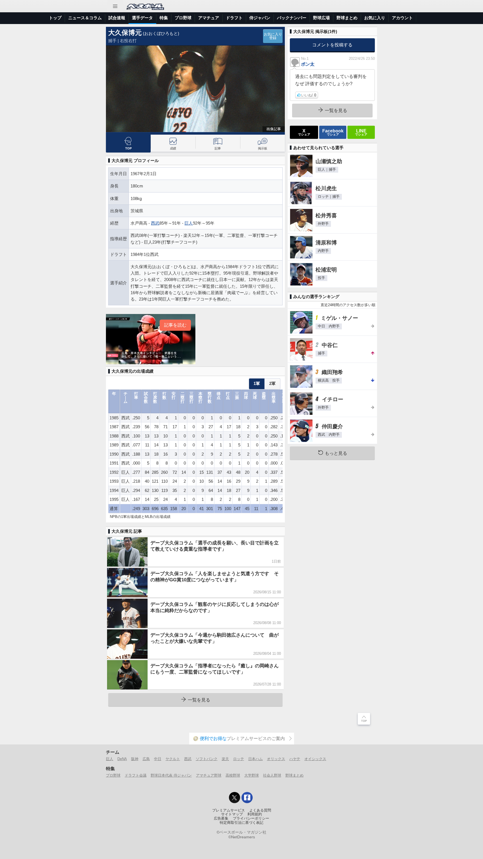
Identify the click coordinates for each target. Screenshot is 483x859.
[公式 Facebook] (247, 797)
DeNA (122, 759)
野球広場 (321, 17)
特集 (164, 17)
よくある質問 (260, 810)
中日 (157, 759)
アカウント (402, 17)
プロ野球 (183, 17)
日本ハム (255, 759)
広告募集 (221, 818)
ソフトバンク (206, 759)
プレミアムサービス (228, 810)
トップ (55, 17)
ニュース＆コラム (85, 17)
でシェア (304, 132)
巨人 (188, 223)
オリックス (276, 759)
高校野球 (233, 775)
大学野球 (251, 775)
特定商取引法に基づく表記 (241, 823)
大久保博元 (125, 32)
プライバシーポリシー (251, 818)
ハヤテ (294, 759)
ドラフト (234, 17)
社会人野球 (272, 775)
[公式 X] (234, 797)
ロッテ (238, 759)
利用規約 (254, 814)
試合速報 (116, 17)
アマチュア (208, 17)
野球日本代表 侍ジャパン (171, 775)
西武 (155, 223)
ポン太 (307, 63)
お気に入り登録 (273, 36)
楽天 (225, 759)
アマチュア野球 (208, 775)
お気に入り (374, 17)
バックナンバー (291, 17)
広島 (146, 759)
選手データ (142, 17)
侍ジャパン (259, 17)
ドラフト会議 (135, 775)
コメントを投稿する (332, 44)
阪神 (134, 759)
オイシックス (315, 759)
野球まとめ (347, 17)
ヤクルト (172, 759)
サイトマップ (232, 814)
